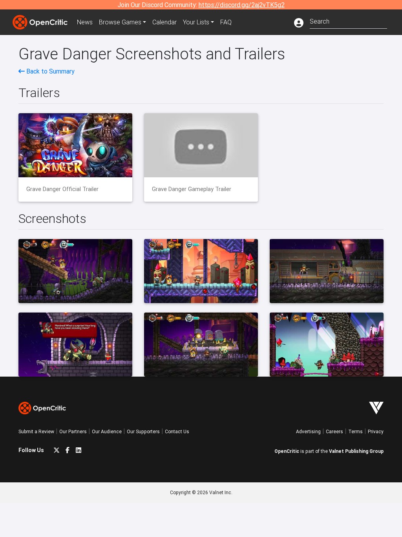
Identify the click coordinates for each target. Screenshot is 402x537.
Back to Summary (50, 71)
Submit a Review (36, 431)
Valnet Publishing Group (356, 451)
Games (120, 22)
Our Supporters (143, 431)
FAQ (226, 22)
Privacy (376, 431)
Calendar (164, 22)
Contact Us (177, 431)
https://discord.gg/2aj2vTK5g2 (242, 5)
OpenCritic (286, 451)
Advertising (308, 431)
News (85, 22)
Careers (334, 431)
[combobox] (348, 21)
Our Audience (107, 431)
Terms (355, 431)
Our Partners (73, 431)
